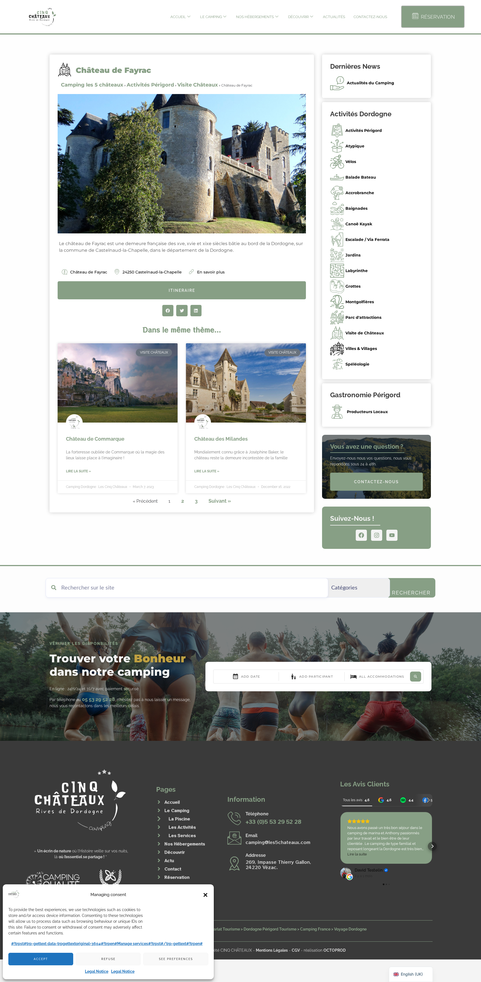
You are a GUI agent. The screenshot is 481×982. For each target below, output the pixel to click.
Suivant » (219, 501)
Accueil (178, 17)
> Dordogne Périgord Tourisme (268, 929)
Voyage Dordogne (350, 929)
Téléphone (257, 813)
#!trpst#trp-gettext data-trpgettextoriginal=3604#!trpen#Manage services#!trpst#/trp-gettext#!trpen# (107, 943)
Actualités (334, 17)
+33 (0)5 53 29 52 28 (273, 821)
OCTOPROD (334, 950)
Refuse (108, 959)
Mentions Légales (272, 950)
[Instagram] (376, 535)
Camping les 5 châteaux (92, 85)
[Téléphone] (234, 818)
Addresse (256, 855)
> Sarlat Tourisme (224, 929)
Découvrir (298, 17)
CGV (296, 950)
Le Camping (211, 17)
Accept (41, 959)
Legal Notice (96, 971)
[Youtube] (391, 535)
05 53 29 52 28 (98, 699)
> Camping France (313, 929)
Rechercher (411, 593)
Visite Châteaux (197, 85)
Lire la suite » (78, 471)
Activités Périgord (150, 85)
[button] (205, 895)
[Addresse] (234, 863)
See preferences (176, 959)
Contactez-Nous (370, 17)
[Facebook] (361, 535)
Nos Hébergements (255, 17)
